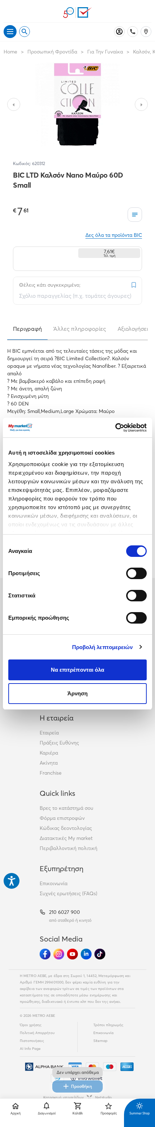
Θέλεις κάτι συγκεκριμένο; (49, 285)
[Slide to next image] (141, 104)
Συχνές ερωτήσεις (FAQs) (68, 893)
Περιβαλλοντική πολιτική (68, 848)
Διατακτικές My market (66, 838)
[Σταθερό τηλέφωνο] (132, 31)
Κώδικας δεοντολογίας (66, 828)
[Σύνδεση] (119, 31)
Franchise (51, 773)
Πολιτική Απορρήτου (37, 1032)
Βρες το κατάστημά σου (66, 808)
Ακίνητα (49, 763)
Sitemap (100, 1040)
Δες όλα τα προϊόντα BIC (113, 235)
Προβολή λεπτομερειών (102, 647)
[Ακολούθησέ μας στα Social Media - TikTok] (99, 954)
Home (10, 51)
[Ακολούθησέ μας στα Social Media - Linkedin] (86, 954)
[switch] (136, 573)
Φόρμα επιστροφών (62, 818)
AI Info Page (30, 1048)
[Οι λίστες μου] (135, 214)
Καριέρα (49, 753)
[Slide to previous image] (13, 104)
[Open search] (24, 31)
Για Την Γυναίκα (105, 51)
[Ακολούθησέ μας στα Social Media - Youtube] (72, 954)
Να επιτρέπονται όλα (78, 670)
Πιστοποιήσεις (32, 1040)
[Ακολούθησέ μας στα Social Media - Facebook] (45, 954)
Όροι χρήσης (30, 1025)
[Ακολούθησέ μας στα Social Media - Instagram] (58, 954)
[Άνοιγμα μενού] (10, 31)
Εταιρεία (49, 732)
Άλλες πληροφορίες (79, 328)
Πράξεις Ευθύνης (59, 742)
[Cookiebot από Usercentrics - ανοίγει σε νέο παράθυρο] (115, 427)
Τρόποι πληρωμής (108, 1025)
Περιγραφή (27, 328)
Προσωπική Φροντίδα (52, 51)
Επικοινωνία (53, 883)
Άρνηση (77, 693)
